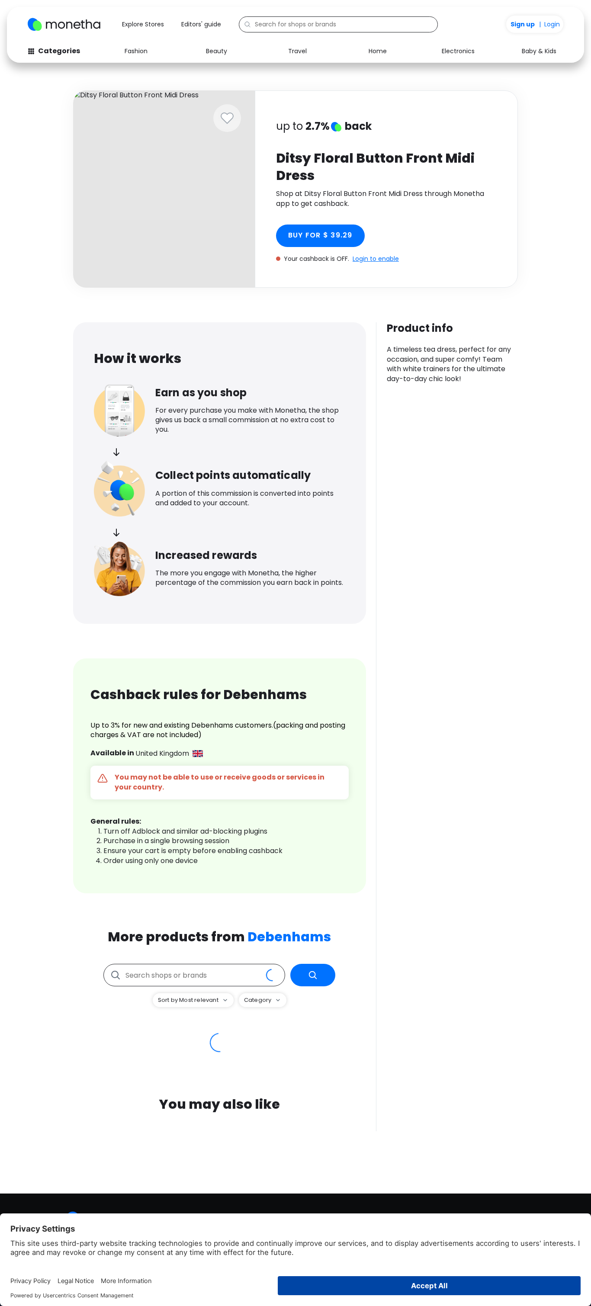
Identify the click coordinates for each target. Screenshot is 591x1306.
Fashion (136, 51)
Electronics (458, 51)
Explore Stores (143, 24)
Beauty (216, 51)
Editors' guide (201, 24)
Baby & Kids (539, 51)
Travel (297, 51)
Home (378, 51)
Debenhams (289, 936)
